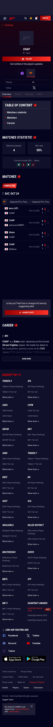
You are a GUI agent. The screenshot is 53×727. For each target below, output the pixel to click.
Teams (26, 688)
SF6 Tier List (33, 392)
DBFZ (4, 477)
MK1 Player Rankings (36, 435)
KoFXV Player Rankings (37, 558)
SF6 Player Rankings (36, 387)
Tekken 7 (32, 453)
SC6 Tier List (33, 512)
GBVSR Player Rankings (12, 435)
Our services (38, 677)
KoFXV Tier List (34, 563)
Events (5, 688)
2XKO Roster (7, 411)
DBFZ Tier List (8, 488)
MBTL (5, 579)
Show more (6, 397)
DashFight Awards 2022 (37, 620)
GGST (4, 501)
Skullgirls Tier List (9, 536)
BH (29, 477)
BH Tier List (32, 488)
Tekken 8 (7, 381)
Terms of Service (9, 672)
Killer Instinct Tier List (36, 539)
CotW (30, 405)
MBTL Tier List (8, 590)
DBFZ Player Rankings (11, 483)
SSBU (4, 453)
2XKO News (7, 416)
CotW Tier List (33, 411)
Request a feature (37, 682)
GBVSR (5, 429)
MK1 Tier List (33, 440)
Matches (12, 117)
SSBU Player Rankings (11, 459)
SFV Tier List (33, 590)
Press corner (7, 682)
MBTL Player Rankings (11, 585)
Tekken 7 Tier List (35, 464)
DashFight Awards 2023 (37, 615)
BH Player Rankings (36, 483)
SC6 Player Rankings (36, 507)
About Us (21, 682)
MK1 (30, 429)
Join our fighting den (17, 629)
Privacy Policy (26, 672)
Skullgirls (8, 525)
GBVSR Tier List (8, 440)
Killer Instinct (36, 525)
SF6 (29, 381)
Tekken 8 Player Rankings (12, 387)
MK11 (5, 603)
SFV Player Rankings (36, 585)
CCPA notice (23, 677)
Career (11, 123)
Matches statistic (16, 112)
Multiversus (8, 552)
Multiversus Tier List (10, 566)
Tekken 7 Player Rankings (38, 459)
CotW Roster (33, 416)
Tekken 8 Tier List (9, 392)
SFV (29, 579)
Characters (38, 688)
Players (16, 688)
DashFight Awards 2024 (35, 609)
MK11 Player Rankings (11, 609)
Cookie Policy (7, 677)
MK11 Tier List (8, 614)
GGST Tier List (8, 512)
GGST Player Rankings (11, 507)
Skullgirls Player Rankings (12, 531)
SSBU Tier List (8, 464)
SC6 (29, 501)
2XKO (5, 405)
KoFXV (31, 552)
